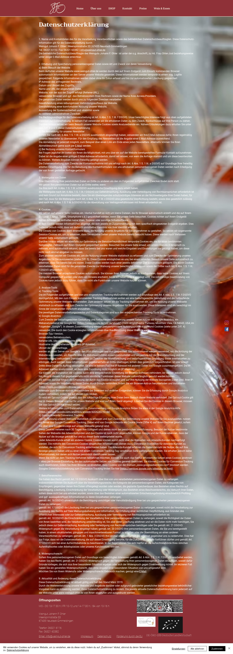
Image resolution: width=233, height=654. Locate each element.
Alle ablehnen (197, 648)
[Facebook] (227, 329)
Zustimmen (217, 648)
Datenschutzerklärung (18, 650)
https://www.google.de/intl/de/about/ (99, 323)
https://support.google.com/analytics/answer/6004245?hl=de (74, 411)
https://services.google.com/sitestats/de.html (146, 468)
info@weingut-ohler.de (92, 49)
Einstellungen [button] (178, 648)
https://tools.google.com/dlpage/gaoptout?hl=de (67, 386)
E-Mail (78, 145)
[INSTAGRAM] (227, 323)
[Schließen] (229, 648)
